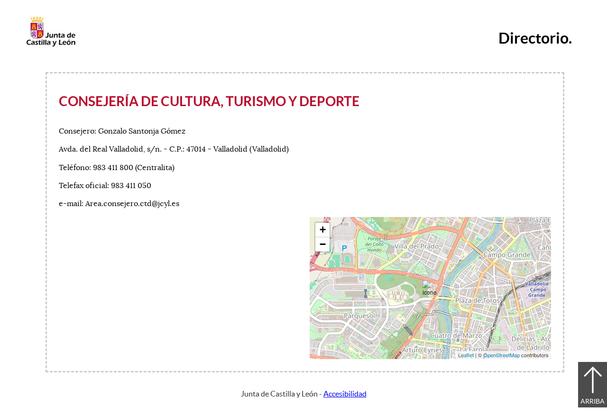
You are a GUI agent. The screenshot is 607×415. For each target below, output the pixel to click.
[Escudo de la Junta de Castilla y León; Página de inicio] (50, 44)
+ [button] (323, 229)
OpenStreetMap (501, 355)
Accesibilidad (345, 393)
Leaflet (466, 355)
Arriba (592, 401)
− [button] (323, 244)
